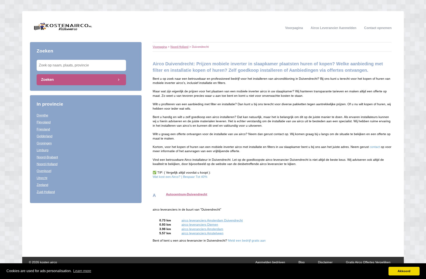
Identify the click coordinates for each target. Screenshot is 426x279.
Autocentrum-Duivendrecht (186, 194)
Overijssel (44, 171)
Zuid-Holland (46, 192)
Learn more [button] (82, 271)
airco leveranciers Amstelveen (202, 233)
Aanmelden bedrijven (270, 262)
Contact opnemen (378, 28)
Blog (301, 262)
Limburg (42, 150)
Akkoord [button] (404, 271)
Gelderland (44, 136)
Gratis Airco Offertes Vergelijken (368, 262)
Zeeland (42, 185)
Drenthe (42, 115)
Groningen (44, 143)
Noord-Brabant (47, 157)
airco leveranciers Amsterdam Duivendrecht (212, 220)
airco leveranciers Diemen (199, 224)
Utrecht (42, 178)
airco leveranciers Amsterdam (202, 229)
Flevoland (44, 122)
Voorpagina (294, 28)
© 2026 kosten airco (43, 262)
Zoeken (47, 79)
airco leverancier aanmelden (333, 28)
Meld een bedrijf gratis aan (247, 240)
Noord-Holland (47, 164)
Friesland (43, 129)
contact (375, 147)
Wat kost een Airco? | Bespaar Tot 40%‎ (180, 176)
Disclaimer (325, 262)
